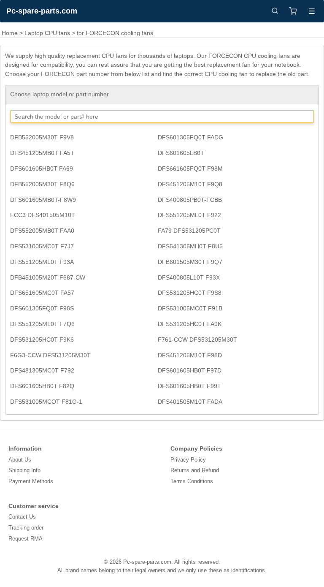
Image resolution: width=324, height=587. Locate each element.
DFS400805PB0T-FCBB (190, 199)
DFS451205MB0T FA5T (42, 152)
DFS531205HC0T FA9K (189, 324)
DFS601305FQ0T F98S (42, 308)
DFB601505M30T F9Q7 (190, 261)
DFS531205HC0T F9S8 (189, 292)
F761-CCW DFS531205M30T (197, 339)
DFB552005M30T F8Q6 (42, 184)
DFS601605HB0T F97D (189, 370)
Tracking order (25, 527)
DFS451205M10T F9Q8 (190, 184)
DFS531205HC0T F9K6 (42, 339)
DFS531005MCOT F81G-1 (46, 401)
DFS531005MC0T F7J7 (42, 246)
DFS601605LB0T (181, 152)
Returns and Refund (194, 470)
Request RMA (25, 538)
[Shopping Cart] (293, 10)
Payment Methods (30, 481)
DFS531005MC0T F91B (190, 308)
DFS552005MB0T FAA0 (42, 230)
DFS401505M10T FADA (190, 401)
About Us (19, 460)
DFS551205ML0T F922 (189, 215)
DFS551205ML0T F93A (42, 261)
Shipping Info (24, 470)
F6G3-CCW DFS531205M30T (50, 355)
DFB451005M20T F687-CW (47, 277)
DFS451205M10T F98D (190, 355)
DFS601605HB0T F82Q (42, 386)
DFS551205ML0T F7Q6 (42, 324)
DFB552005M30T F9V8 (42, 137)
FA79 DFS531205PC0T (189, 230)
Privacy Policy (188, 460)
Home (10, 33)
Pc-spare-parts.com (41, 11)
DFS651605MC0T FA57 (42, 292)
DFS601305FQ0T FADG (190, 137)
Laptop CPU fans (47, 33)
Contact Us (22, 517)
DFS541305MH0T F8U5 (190, 246)
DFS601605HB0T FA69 (41, 168)
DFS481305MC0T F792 (42, 370)
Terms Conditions (191, 481)
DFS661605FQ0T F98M (190, 168)
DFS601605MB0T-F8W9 (43, 199)
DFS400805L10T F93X (189, 277)
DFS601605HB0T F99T (189, 386)
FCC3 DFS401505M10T (42, 215)
